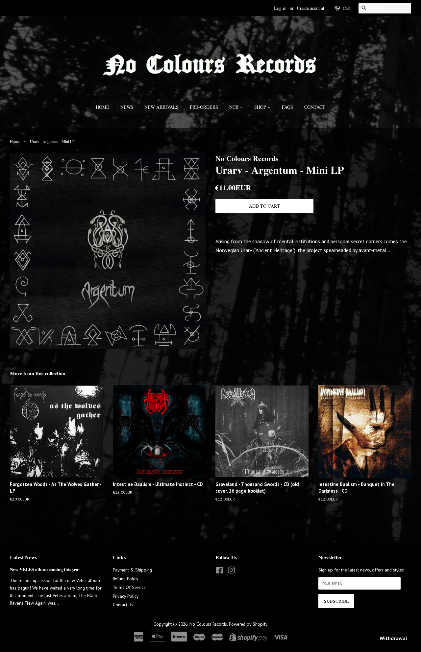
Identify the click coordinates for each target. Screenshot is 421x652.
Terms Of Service (129, 587)
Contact (314, 107)
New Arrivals (161, 107)
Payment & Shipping (132, 570)
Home (102, 107)
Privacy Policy (125, 596)
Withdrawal (393, 638)
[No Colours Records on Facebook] (219, 571)
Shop (260, 107)
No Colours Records (208, 624)
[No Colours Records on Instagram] (231, 571)
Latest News (23, 557)
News (126, 107)
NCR (234, 107)
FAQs (287, 107)
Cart (347, 8)
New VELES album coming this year (45, 569)
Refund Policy (125, 579)
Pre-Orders (204, 107)
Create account (310, 8)
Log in (280, 8)
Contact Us (123, 605)
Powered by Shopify (248, 624)
